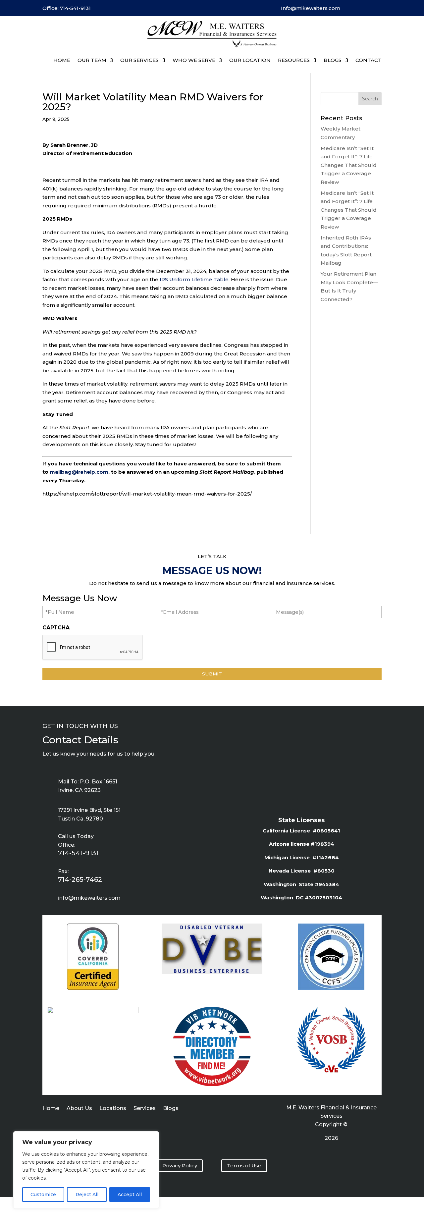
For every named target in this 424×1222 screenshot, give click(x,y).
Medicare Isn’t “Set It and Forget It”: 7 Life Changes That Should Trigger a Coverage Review (349, 165)
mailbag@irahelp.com (79, 472)
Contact (368, 60)
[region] (86, 1170)
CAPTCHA (56, 627)
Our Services (139, 60)
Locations (112, 1108)
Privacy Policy (179, 1165)
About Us (79, 1108)
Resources (294, 60)
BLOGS (333, 60)
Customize (43, 1194)
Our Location (250, 60)
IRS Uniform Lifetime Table (194, 279)
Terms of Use (244, 1165)
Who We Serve (194, 60)
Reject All (87, 1194)
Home (61, 60)
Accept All (130, 1194)
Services (144, 1108)
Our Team (92, 60)
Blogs (171, 1108)
